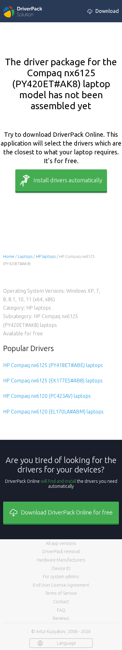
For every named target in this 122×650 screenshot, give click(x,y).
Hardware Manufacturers (61, 559)
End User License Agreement (61, 585)
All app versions (61, 543)
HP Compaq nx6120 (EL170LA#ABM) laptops (53, 411)
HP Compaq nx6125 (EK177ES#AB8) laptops (53, 380)
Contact (61, 601)
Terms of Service (61, 593)
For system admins (61, 576)
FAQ (61, 610)
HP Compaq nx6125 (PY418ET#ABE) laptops (53, 365)
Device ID (61, 568)
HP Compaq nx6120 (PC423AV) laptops (47, 396)
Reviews (61, 618)
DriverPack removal (61, 551)
